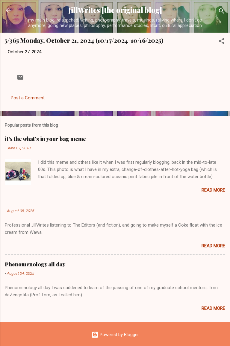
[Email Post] (20, 79)
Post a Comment (28, 98)
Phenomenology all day (35, 264)
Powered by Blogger (119, 334)
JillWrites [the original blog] (115, 10)
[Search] (221, 12)
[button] (221, 42)
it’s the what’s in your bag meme (45, 138)
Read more (213, 190)
